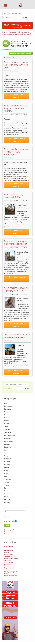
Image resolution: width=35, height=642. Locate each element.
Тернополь (13, 32)
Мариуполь (7, 456)
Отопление (7, 560)
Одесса (6, 467)
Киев (5, 403)
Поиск (25, 17)
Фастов (6, 485)
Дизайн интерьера (9, 556)
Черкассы (7, 497)
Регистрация (8, 534)
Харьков (6, 488)
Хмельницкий (8, 494)
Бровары (7, 412)
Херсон (6, 491)
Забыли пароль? (9, 530)
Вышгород (7, 423)
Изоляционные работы (11, 572)
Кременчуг (7, 444)
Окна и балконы (9, 562)
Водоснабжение (9, 568)
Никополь (7, 464)
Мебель (6, 574)
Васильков (7, 415)
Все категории (8, 546)
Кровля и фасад (9, 554)
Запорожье (7, 432)
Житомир (7, 429)
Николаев (7, 461)
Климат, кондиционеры (11, 558)
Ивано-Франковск (9, 435)
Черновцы (7, 502)
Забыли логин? (8, 532)
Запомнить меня (9, 521)
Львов (6, 453)
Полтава (6, 470)
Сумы (5, 476)
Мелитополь (8, 459)
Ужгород (7, 482)
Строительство (8, 550)
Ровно (6, 473)
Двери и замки (8, 564)
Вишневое (7, 421)
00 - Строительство (23, 32)
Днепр (6, 426)
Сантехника (7, 566)
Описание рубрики (7, 49)
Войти (7, 525)
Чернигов (7, 500)
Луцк (5, 450)
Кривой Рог (7, 447)
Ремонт (6, 552)
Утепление (7, 570)
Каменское (7, 438)
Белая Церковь (8, 406)
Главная (4, 32)
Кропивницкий (8, 441)
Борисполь (7, 409)
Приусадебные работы (10, 575)
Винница (6, 418)
